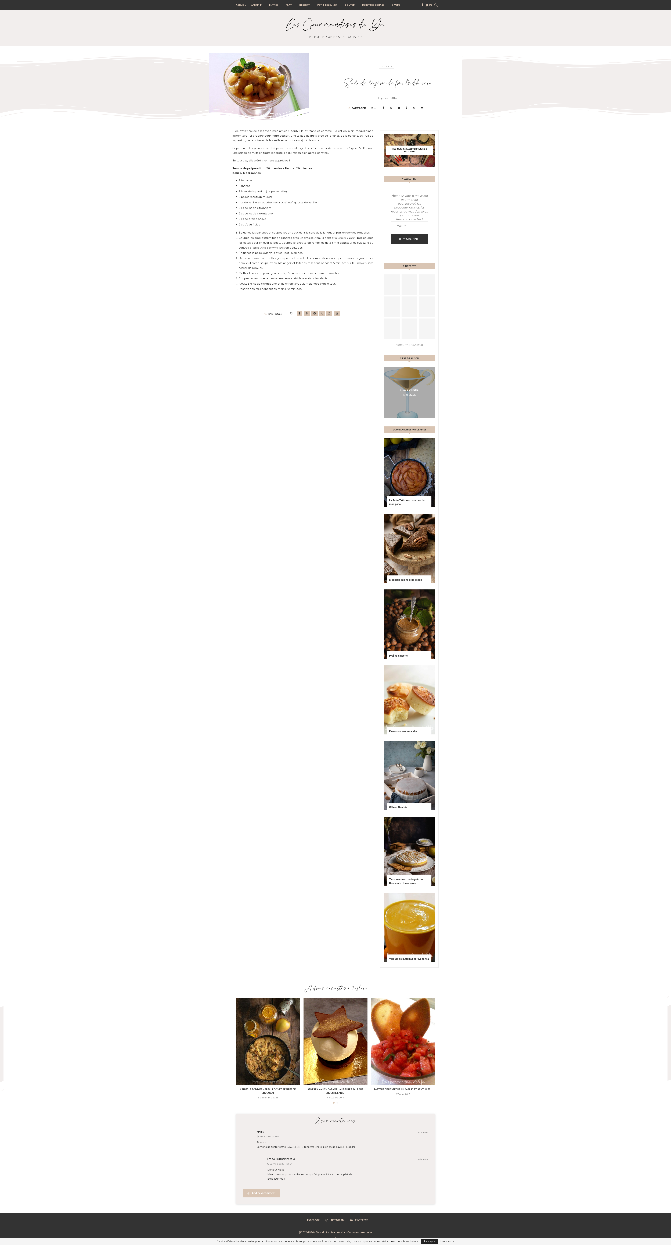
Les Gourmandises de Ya (281, 1159)
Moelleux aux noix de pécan (405, 579)
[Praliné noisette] (409, 624)
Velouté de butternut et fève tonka (409, 958)
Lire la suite (447, 1241)
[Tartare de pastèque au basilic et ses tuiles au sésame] (403, 1041)
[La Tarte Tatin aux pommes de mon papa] (409, 472)
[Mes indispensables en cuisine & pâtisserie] (409, 150)
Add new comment (263, 1193)
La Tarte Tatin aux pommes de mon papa (406, 502)
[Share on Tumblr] (406, 108)
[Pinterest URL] (392, 285)
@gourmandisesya (409, 344)
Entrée (273, 5)
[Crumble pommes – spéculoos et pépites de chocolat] (268, 1041)
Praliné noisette (398, 655)
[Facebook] (422, 5)
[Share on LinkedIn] (399, 108)
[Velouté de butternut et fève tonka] (409, 927)
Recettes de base (373, 5)
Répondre (423, 1132)
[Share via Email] (422, 108)
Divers (396, 5)
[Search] (436, 5)
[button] (387, 392)
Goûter (350, 5)
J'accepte (429, 1241)
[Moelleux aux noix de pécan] (409, 548)
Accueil (241, 5)
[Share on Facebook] (383, 108)
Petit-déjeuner (327, 5)
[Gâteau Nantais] (409, 775)
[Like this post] (375, 108)
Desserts (386, 66)
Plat (289, 5)
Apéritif (256, 5)
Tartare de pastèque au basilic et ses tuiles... (403, 1089)
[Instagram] (426, 5)
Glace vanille (409, 390)
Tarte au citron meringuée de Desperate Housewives (406, 881)
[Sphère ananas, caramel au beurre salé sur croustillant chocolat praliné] (336, 1041)
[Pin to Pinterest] (391, 108)
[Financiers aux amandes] (409, 699)
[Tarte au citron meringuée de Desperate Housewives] (409, 851)
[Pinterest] (430, 5)
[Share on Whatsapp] (414, 108)
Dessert (304, 5)
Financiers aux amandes (403, 731)
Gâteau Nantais (398, 807)
